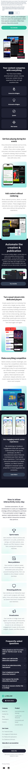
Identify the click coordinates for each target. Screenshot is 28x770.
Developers (5, 719)
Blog (3, 716)
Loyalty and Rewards (18, 716)
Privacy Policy (6, 764)
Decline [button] (16, 12)
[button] (4, 425)
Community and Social (19, 721)
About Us (4, 711)
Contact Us (5, 714)
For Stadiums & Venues (8, 739)
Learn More (14, 474)
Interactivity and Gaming (19, 712)
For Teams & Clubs (7, 731)
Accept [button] (11, 12)
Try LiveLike (14, 27)
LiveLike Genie (19, 725)
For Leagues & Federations (9, 734)
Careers (4, 722)
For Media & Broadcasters (9, 737)
